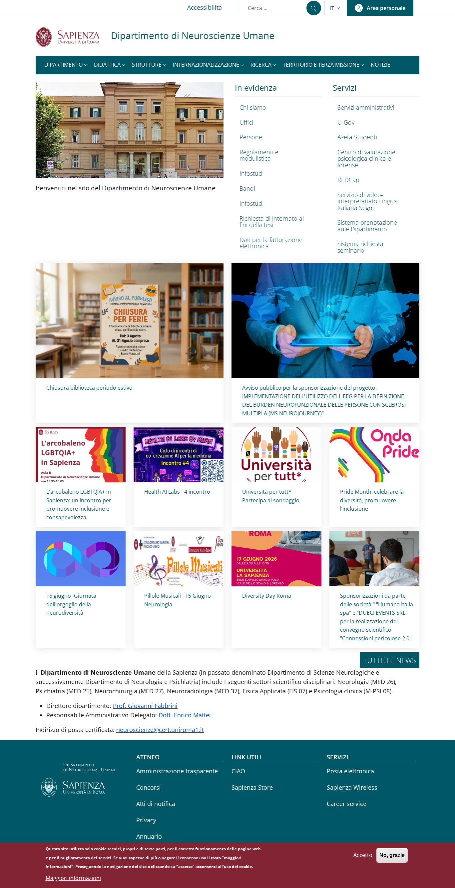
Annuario (149, 836)
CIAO (238, 771)
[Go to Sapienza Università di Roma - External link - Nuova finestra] (73, 37)
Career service (346, 804)
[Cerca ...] (313, 8)
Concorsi (148, 787)
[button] (336, 8)
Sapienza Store (252, 787)
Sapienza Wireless (352, 787)
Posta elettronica (350, 771)
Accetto (362, 855)
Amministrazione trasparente (177, 771)
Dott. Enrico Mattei (185, 715)
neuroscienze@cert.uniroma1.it (160, 730)
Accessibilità (204, 7)
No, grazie (392, 855)
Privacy (146, 820)
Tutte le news (389, 660)
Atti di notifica (155, 804)
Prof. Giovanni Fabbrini (145, 706)
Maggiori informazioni (73, 878)
